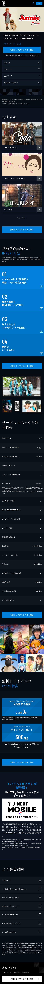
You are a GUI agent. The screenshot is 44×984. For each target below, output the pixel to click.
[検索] (33, 3)
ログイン (39, 3)
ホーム (3, 972)
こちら (37, 55)
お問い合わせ (25, 972)
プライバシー (17, 972)
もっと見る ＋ (22, 218)
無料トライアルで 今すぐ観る (22, 50)
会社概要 (9, 972)
